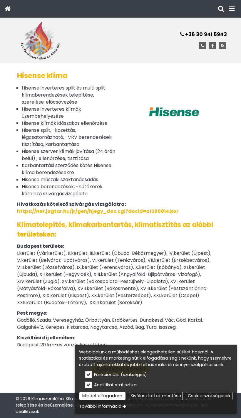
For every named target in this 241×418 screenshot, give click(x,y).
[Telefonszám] (202, 46)
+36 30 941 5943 (205, 34)
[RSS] (222, 46)
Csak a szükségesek (209, 396)
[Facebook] (212, 46)
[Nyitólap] (7, 9)
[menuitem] (7, 9)
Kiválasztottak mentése (156, 396)
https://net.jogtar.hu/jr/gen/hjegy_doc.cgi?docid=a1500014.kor (97, 211)
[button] (232, 9)
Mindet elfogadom (102, 396)
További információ (100, 406)
